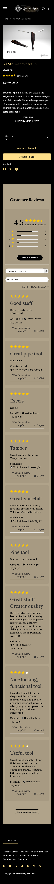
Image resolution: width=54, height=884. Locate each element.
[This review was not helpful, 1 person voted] (41, 730)
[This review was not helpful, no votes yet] (40, 330)
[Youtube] (10, 866)
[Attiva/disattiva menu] (5, 9)
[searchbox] (24, 271)
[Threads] (40, 866)
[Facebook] (4, 866)
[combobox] (35, 287)
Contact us (23, 859)
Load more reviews (27, 812)
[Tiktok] (22, 866)
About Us (7, 855)
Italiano (8, 840)
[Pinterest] (28, 866)
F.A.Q (15, 855)
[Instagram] (16, 866)
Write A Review (30, 257)
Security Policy (41, 851)
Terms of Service (10, 851)
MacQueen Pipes (28, 873)
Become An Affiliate (29, 855)
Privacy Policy (26, 851)
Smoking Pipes (9, 859)
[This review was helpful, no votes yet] (35, 330)
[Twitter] (34, 866)
